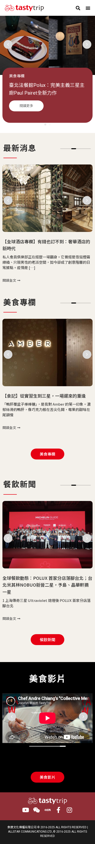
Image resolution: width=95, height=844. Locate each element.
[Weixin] (36, 809)
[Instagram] (69, 809)
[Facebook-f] (58, 809)
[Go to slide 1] (45, 124)
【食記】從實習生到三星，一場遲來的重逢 (44, 395)
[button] (78, 8)
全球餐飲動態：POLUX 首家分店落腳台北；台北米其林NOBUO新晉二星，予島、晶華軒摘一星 (47, 584)
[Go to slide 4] (73, 148)
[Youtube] (25, 809)
